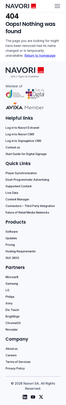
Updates (11, 238)
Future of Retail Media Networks (27, 212)
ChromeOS (13, 323)
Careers (11, 355)
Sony (9, 303)
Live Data (12, 193)
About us (12, 348)
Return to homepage (39, 55)
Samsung (12, 283)
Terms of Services (18, 362)
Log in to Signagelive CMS (23, 141)
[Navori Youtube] (33, 397)
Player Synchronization (21, 173)
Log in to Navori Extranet (22, 127)
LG (7, 290)
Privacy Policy (15, 368)
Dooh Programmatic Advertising (27, 179)
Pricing (10, 245)
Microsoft (12, 277)
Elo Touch (12, 310)
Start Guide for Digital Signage (26, 154)
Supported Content (19, 186)
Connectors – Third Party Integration (30, 206)
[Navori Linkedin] (25, 397)
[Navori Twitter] (41, 397)
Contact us (13, 147)
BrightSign (13, 316)
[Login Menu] (57, 6)
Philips (10, 297)
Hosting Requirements (21, 251)
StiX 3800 (12, 258)
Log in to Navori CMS (20, 134)
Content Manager (17, 199)
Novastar (12, 329)
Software (12, 231)
